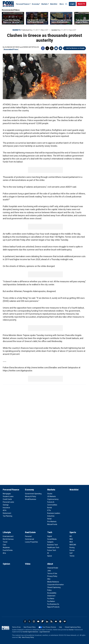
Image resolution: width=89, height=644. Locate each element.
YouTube (38, 621)
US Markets (51, 496)
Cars (4, 545)
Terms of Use (52, 573)
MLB (71, 542)
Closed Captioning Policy (73, 627)
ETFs (49, 510)
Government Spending (33, 494)
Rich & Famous (8, 539)
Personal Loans (8, 502)
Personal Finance (22, 4)
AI (48, 553)
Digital (49, 536)
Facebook (43, 48)
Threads (52, 48)
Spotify (60, 621)
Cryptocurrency (53, 499)
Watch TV (81, 4)
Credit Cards (7, 499)
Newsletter (56, 621)
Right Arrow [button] (84, 18)
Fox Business (8, 4)
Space (49, 556)
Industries (50, 516)
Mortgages (7, 494)
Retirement (7, 513)
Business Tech (52, 545)
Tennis (72, 556)
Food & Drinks (8, 550)
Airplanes (6, 547)
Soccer (72, 550)
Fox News (50, 598)
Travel (5, 542)
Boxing (72, 547)
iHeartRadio (65, 621)
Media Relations (53, 582)
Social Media (52, 539)
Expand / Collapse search (66, 4)
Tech (49, 532)
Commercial (29, 539)
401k (4, 510)
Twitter (47, 48)
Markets (44, 4)
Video (27, 564)
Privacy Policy (52, 576)
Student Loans (8, 496)
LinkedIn (47, 621)
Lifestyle (7, 532)
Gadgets (50, 542)
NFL (71, 536)
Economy (35, 4)
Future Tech (51, 550)
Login (72, 4)
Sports (73, 532)
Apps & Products (53, 607)
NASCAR (73, 545)
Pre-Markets (51, 521)
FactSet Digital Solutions (30, 632)
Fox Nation (51, 601)
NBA (71, 539)
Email (60, 48)
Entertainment (8, 536)
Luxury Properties (31, 542)
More (62, 4)
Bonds (49, 508)
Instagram (34, 621)
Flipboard (42, 621)
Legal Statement (44, 632)
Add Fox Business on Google (75, 48)
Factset (71, 630)
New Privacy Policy (30, 627)
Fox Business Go (53, 604)
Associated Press (11, 49)
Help (60, 627)
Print (56, 48)
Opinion (6, 564)
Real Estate (30, 532)
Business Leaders (53, 513)
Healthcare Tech (53, 547)
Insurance (6, 508)
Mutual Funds (52, 524)
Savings (6, 505)
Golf (71, 553)
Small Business (30, 499)
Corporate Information (55, 585)
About (50, 564)
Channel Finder (52, 568)
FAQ (48, 579)
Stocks (49, 494)
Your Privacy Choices (49, 627)
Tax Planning (7, 516)
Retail (49, 519)
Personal (28, 536)
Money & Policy (30, 496)
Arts (4, 553)
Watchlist (53, 4)
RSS (51, 621)
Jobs (49, 571)
